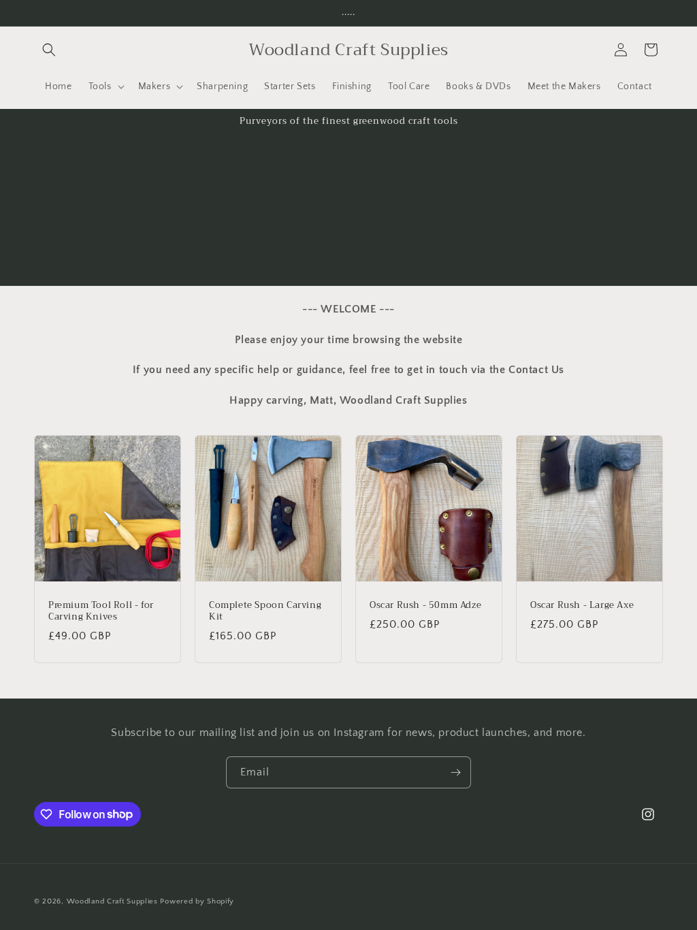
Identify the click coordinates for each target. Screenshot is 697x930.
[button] (49, 50)
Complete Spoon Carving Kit (265, 611)
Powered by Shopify (197, 901)
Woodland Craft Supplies (112, 901)
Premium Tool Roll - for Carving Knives (101, 611)
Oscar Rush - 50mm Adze (425, 605)
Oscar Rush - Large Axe (582, 605)
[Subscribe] (455, 772)
